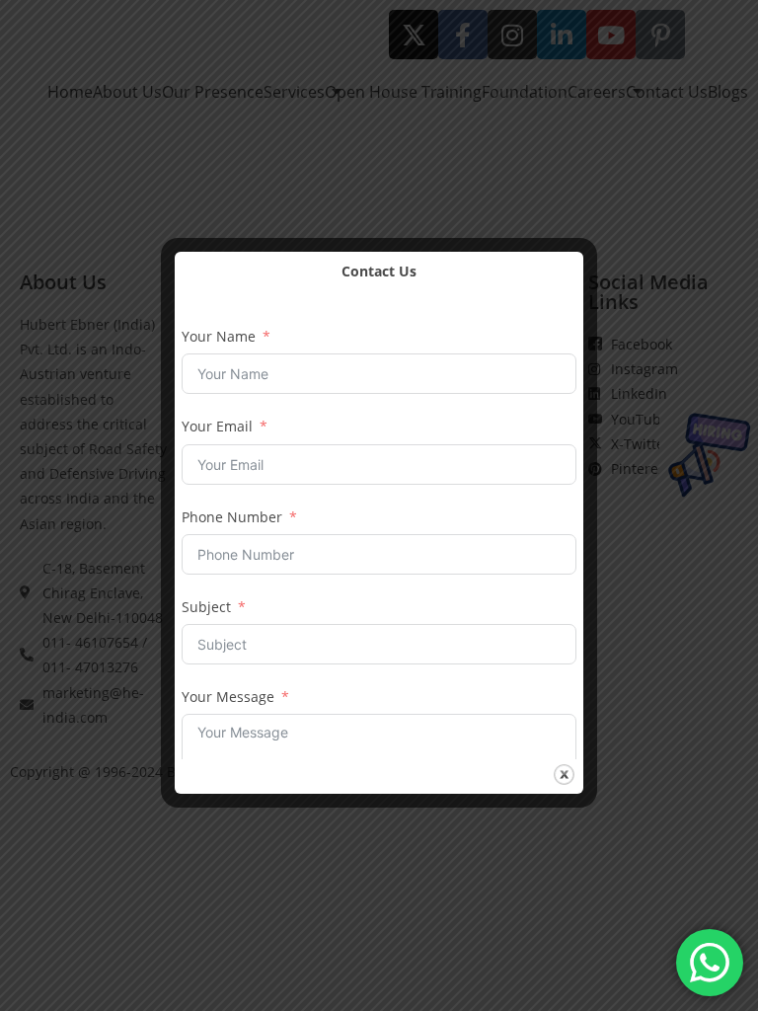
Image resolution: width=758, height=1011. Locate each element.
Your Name (219, 336)
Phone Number (232, 516)
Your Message (228, 696)
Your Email (217, 426)
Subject (206, 606)
